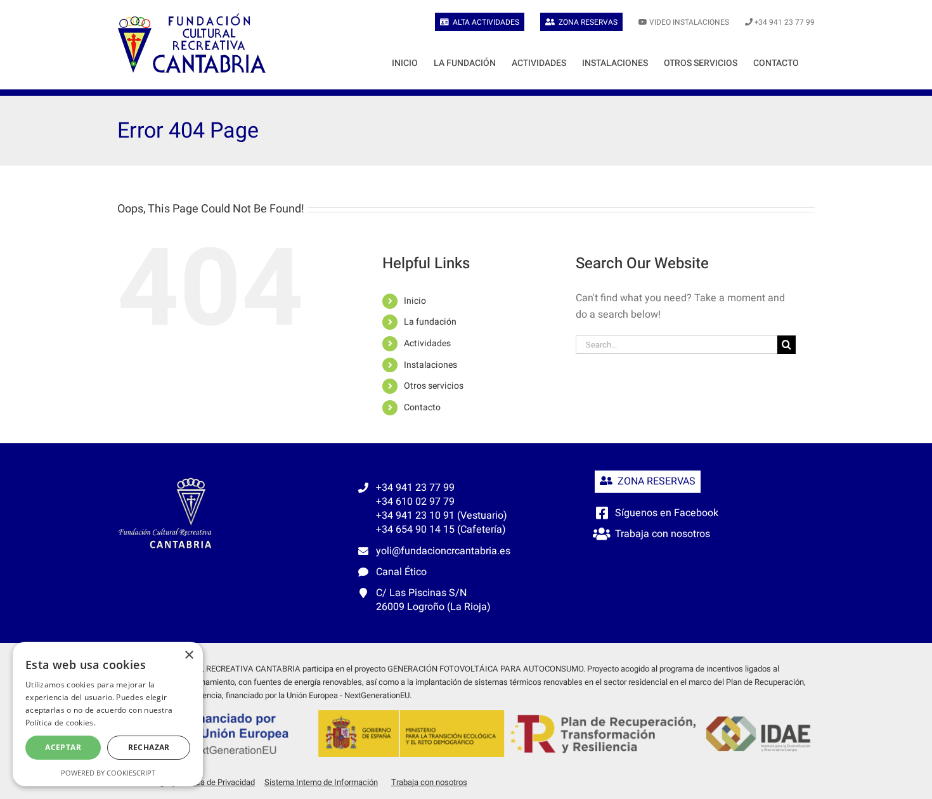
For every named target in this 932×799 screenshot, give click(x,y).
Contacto (422, 407)
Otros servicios (433, 386)
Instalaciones (430, 365)
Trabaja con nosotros (662, 534)
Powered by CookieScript (108, 772)
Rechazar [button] (149, 747)
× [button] (188, 655)
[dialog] (108, 714)
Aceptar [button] (63, 747)
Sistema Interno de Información (321, 782)
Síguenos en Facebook (666, 513)
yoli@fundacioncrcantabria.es (443, 551)
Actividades (427, 343)
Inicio (415, 301)
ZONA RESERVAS (654, 481)
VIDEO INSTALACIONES (689, 22)
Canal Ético (401, 572)
